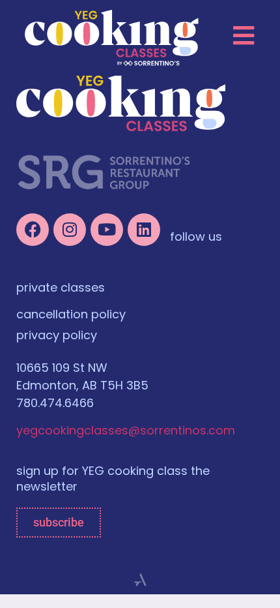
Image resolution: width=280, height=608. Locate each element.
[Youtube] (107, 229)
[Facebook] (32, 229)
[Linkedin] (144, 229)
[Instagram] (69, 229)
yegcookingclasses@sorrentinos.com (125, 432)
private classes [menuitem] (60, 289)
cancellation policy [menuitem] (71, 316)
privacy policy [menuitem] (56, 336)
